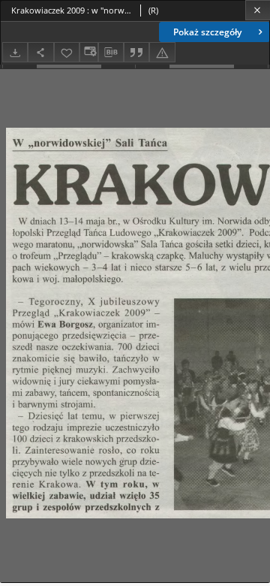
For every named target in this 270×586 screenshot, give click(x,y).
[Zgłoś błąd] (162, 52)
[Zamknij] (257, 10)
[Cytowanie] (136, 52)
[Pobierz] (15, 52)
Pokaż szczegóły (207, 32)
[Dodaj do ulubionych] (67, 52)
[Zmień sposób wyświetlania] (89, 52)
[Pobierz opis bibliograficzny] (111, 52)
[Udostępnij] (40, 52)
